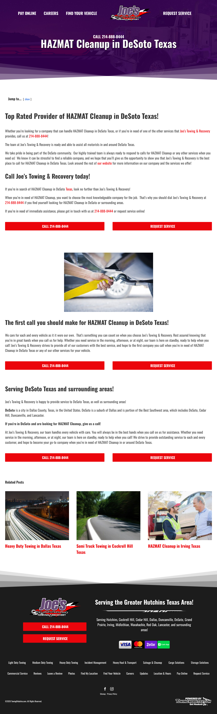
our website (104, 163)
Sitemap (103, 693)
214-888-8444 (38, 135)
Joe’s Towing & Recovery (195, 130)
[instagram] (112, 689)
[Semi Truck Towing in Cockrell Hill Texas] (37, 515)
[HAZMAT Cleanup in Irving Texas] (108, 515)
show (27, 99)
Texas (69, 188)
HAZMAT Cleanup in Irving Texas (102, 546)
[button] (7, 523)
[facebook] (105, 689)
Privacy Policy (112, 693)
